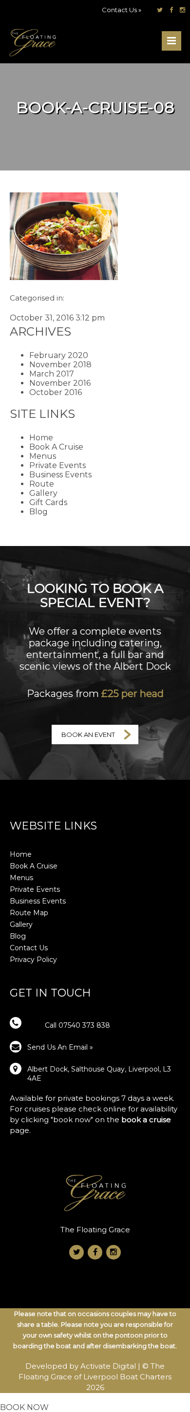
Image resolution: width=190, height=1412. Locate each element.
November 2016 (60, 383)
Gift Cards (48, 502)
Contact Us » (121, 10)
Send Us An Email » (60, 1047)
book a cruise (146, 1119)
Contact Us (29, 947)
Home (41, 437)
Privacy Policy (33, 959)
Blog (38, 511)
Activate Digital (109, 1366)
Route (41, 484)
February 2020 (58, 355)
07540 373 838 (84, 1025)
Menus (42, 456)
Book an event (88, 734)
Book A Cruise (56, 447)
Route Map (29, 912)
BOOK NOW (24, 1407)
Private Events (57, 465)
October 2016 (55, 392)
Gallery (43, 493)
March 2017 (51, 373)
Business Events (60, 474)
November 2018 (60, 364)
